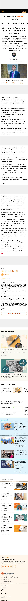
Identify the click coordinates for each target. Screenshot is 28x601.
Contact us (3, 588)
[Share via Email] (16, 271)
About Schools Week (6, 596)
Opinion (14, 23)
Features (21, 23)
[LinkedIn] (11, 566)
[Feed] (2, 566)
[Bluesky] (8, 566)
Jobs (8, 23)
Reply (4, 293)
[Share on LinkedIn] (13, 271)
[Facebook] (5, 566)
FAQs (2, 590)
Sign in (24, 11)
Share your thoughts (14, 313)
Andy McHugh (4, 296)
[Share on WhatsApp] (2, 271)
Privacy (2, 589)
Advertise (3, 597)
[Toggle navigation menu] (2, 11)
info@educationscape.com (8, 581)
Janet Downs (4, 282)
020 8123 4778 (6, 579)
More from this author (14, 59)
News (2, 23)
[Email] (15, 566)
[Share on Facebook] (6, 271)
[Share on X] (9, 271)
